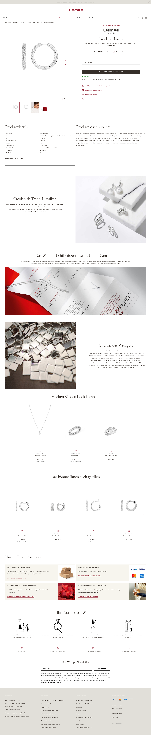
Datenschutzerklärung (84, 717)
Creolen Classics (58, 536)
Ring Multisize (75, 455)
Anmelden (102, 668)
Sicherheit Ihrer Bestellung (50, 724)
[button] (92, 90)
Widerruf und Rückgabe (49, 714)
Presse (78, 714)
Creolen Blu (22, 536)
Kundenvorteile (46, 704)
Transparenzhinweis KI (84, 727)
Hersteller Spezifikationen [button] (16, 158)
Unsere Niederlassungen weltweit (17, 716)
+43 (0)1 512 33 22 (12, 700)
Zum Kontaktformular (13, 709)
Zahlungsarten (46, 721)
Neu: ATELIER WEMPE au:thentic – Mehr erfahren (75, 2)
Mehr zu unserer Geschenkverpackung (20, 596)
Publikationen (81, 710)
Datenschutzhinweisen (53, 682)
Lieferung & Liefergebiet (49, 717)
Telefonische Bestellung (49, 710)
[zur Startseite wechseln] (75, 10)
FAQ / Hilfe (45, 707)
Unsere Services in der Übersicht (52, 700)
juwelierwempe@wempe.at (49, 680)
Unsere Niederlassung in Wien (15, 713)
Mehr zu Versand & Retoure (16, 578)
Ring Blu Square (111, 455)
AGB (78, 721)
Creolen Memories (93, 536)
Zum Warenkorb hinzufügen (111, 72)
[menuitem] (135, 18)
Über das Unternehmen (84, 700)
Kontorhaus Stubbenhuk (84, 704)
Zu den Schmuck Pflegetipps (88, 596)
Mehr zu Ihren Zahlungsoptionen (89, 575)
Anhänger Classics (40, 455)
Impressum (80, 724)
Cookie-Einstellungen (48, 727)
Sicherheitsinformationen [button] (16, 163)
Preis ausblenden (122, 52)
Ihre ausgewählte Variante (90, 58)
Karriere (79, 707)
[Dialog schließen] (149, 2)
